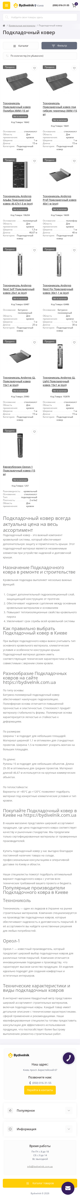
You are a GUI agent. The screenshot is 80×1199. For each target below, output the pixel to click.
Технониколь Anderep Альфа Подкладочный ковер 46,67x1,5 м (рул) (18, 199)
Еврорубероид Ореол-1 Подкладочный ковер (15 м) (19, 470)
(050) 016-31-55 (61, 5)
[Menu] (6, 5)
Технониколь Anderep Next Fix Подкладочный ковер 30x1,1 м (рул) (58, 289)
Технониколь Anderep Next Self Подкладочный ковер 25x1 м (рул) (18, 289)
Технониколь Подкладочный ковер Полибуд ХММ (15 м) (17, 106)
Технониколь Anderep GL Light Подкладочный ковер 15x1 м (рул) (59, 381)
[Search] (7, 17)
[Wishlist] (34, 68)
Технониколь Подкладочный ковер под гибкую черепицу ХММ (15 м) (60, 108)
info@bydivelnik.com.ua (40, 1166)
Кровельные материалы (22, 25)
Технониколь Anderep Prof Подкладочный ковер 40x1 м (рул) (59, 199)
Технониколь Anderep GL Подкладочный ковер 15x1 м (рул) (19, 381)
